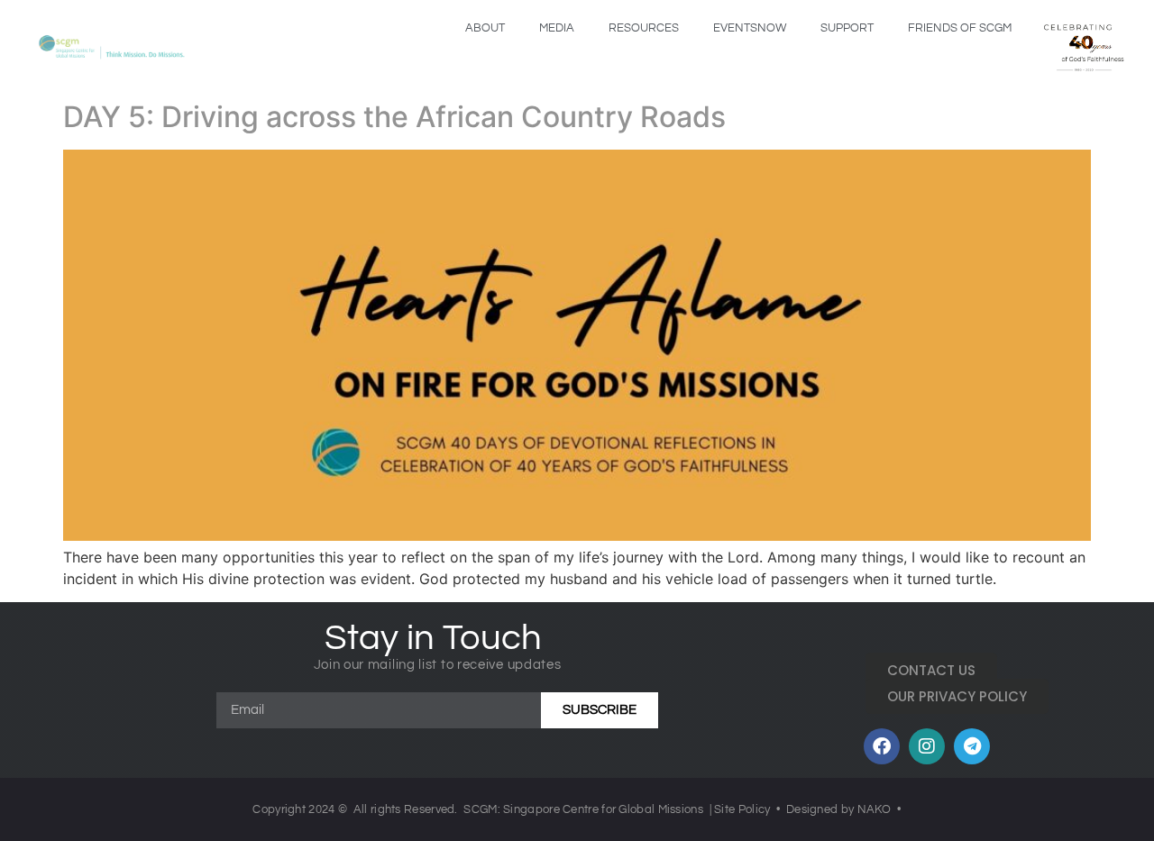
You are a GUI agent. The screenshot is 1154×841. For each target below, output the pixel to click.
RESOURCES (644, 28)
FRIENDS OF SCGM (960, 28)
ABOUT (485, 28)
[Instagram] (927, 746)
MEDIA (556, 28)
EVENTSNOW (749, 28)
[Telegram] (972, 746)
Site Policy (742, 809)
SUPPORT (847, 28)
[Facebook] (882, 746)
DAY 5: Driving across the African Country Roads (394, 116)
